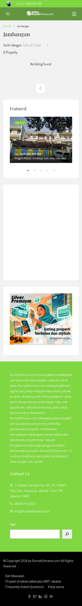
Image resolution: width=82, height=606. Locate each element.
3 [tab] (43, 170)
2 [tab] (37, 170)
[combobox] (36, 45)
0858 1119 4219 (33, 3)
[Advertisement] (41, 232)
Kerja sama (56, 587)
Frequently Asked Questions (24, 587)
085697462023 (24, 504)
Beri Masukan (14, 576)
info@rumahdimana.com (32, 511)
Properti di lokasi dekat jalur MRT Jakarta (33, 581)
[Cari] (67, 534)
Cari (12, 524)
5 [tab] (56, 170)
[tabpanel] (41, 140)
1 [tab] (30, 170)
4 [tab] (50, 170)
